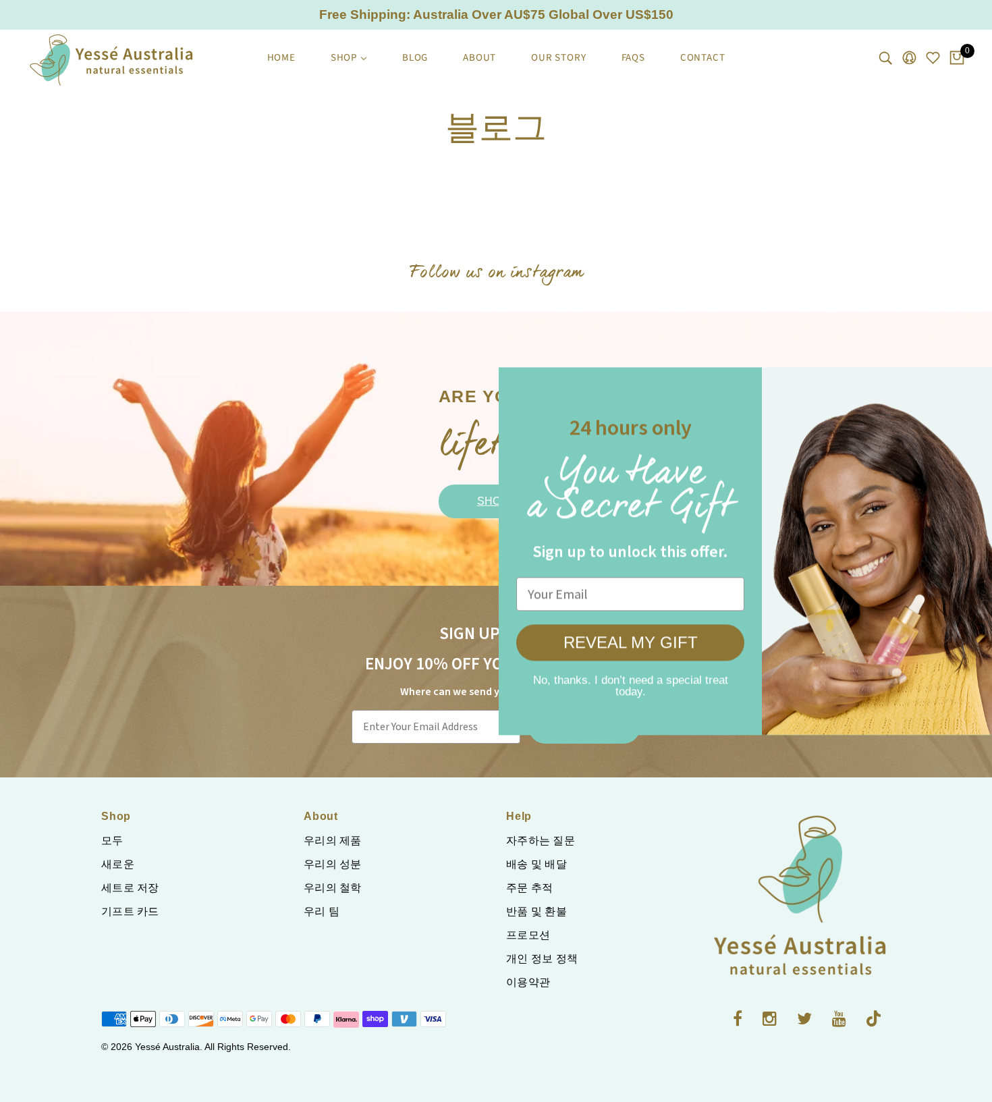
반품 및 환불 (536, 911)
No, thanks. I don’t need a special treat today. (584, 681)
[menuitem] (281, 58)
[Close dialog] (961, 384)
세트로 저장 (130, 887)
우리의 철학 (333, 887)
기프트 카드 (130, 911)
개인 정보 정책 (542, 958)
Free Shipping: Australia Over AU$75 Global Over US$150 (496, 14)
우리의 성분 (333, 864)
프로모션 (528, 935)
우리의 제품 (333, 840)
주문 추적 (529, 887)
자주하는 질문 (540, 840)
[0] (957, 58)
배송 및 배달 (536, 864)
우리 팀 (321, 911)
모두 (112, 840)
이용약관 (528, 982)
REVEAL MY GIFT (584, 643)
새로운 (117, 864)
